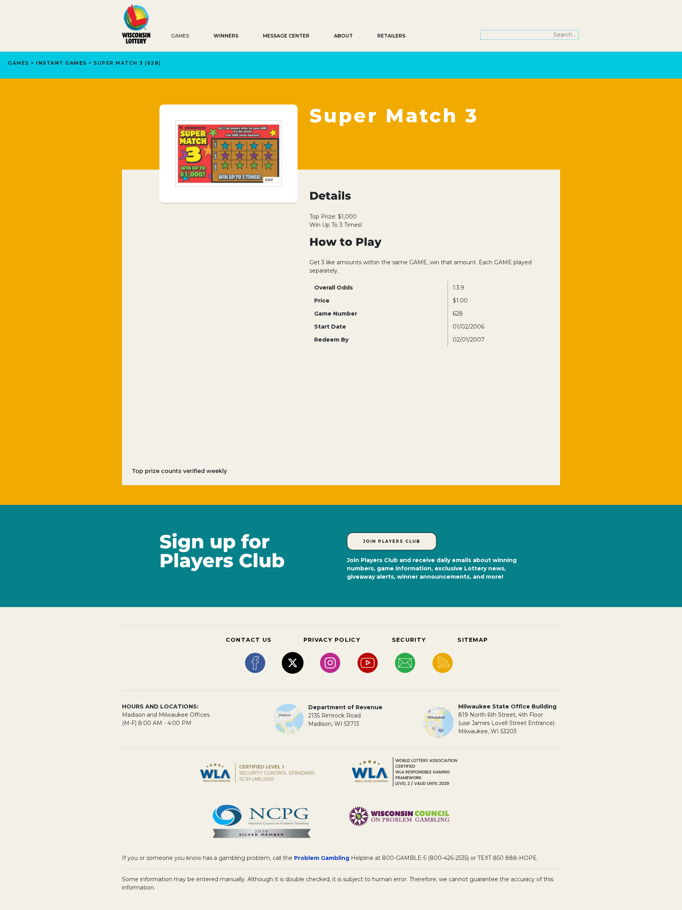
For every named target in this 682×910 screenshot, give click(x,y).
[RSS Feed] (442, 662)
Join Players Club (391, 541)
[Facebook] (255, 662)
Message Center (286, 36)
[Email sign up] (405, 662)
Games (180, 36)
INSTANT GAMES (61, 63)
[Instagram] (330, 662)
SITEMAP (472, 639)
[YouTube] (367, 662)
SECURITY (409, 639)
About (343, 36)
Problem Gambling (321, 857)
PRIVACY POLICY (332, 639)
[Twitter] (293, 662)
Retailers (391, 36)
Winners (226, 36)
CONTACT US (249, 639)
